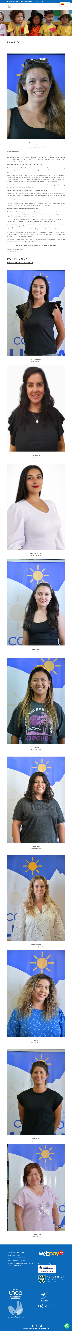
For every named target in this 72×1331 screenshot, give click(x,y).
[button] (67, 1326)
